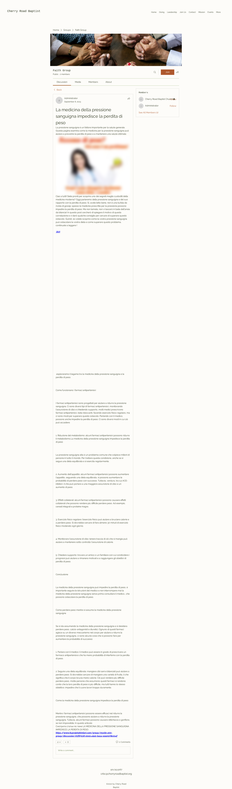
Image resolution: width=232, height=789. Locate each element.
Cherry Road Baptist (23, 11)
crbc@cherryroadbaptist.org (116, 773)
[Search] (154, 72)
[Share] (128, 98)
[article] (93, 426)
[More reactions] (66, 742)
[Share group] (177, 72)
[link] (62, 82)
